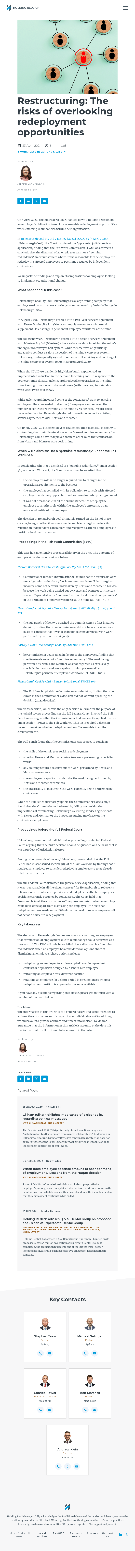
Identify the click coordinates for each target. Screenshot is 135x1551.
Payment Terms (76, 1535)
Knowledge (53, 1106)
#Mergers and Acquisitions (40, 1227)
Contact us (107, 1535)
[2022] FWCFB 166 (56, 681)
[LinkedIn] (120, 1534)
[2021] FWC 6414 (55, 644)
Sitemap (92, 1533)
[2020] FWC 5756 (60, 567)
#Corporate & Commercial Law (80, 1227)
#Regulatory (31, 1232)
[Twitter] (127, 1534)
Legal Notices (42, 1535)
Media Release (51, 1211)
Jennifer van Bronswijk (30, 183)
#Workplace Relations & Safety (41, 151)
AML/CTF (58, 1533)
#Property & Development (39, 1230)
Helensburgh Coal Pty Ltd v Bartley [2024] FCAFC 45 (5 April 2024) (64, 238)
